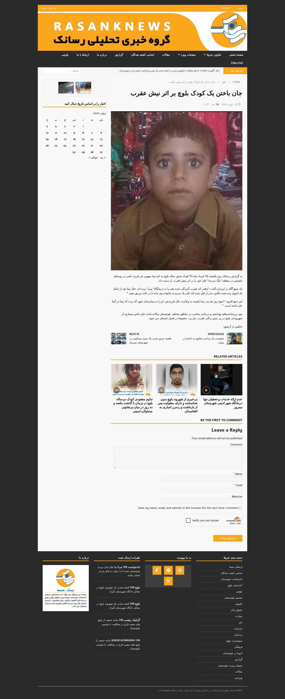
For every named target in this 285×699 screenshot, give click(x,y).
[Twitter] (168, 581)
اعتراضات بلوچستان (231, 579)
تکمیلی (238, 604)
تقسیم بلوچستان (233, 598)
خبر (213, 104)
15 (83, 139)
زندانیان (238, 635)
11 (56, 133)
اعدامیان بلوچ (235, 585)
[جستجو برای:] (62, 70)
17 (65, 139)
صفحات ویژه (188, 55)
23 (74, 145)
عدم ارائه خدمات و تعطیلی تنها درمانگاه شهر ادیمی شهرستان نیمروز (222, 403)
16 (74, 139)
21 (92, 145)
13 (101, 139)
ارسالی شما (235, 567)
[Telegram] (168, 570)
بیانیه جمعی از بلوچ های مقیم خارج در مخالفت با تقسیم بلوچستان (119, 624)
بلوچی (240, 8)
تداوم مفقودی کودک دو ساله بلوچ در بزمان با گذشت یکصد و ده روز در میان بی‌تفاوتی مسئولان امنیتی (133, 405)
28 (92, 152)
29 (83, 152)
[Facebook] (157, 570)
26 (47, 145)
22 (83, 145)
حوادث (238, 616)
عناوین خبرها (214, 55)
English (225, 8)
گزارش (119, 55)
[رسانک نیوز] (142, 48)
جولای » (93, 157)
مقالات (166, 55)
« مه (103, 157)
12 (47, 133)
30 (74, 152)
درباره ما (102, 55)
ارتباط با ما (83, 55)
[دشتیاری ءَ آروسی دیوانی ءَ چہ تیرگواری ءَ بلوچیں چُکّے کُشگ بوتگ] (83, 87)
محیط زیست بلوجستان (230, 665)
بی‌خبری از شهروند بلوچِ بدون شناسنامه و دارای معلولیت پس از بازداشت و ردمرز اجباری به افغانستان (177, 405)
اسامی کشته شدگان (142, 55)
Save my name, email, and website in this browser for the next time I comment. (188, 508)
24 (64, 145)
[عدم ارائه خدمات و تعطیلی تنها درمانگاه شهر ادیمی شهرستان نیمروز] (221, 379)
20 (101, 145)
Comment (236, 444)
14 (92, 139)
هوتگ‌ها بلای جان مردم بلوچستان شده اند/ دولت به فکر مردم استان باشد (119, 571)
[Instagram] (179, 570)
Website (237, 497)
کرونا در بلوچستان (232, 653)
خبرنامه (238, 628)
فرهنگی (238, 647)
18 (56, 139)
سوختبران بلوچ (234, 641)
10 (65, 133)
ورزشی (238, 678)
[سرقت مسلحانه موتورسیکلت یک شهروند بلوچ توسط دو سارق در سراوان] (66, 87)
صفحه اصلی (236, 55)
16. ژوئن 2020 (229, 104)
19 (47, 139)
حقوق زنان (236, 610)
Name (238, 474)
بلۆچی (239, 591)
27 (101, 152)
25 (55, 145)
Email (238, 485)
